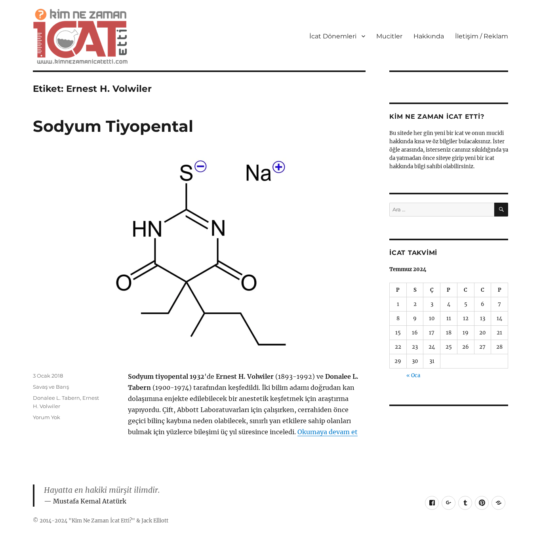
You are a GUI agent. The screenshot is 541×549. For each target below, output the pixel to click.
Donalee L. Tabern (56, 398)
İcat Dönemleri (332, 36)
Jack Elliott (154, 520)
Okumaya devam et (327, 432)
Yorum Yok (46, 417)
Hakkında (428, 36)
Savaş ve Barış (51, 387)
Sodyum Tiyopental (113, 126)
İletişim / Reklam (481, 36)
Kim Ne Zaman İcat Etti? (102, 520)
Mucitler (389, 36)
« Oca (413, 375)
